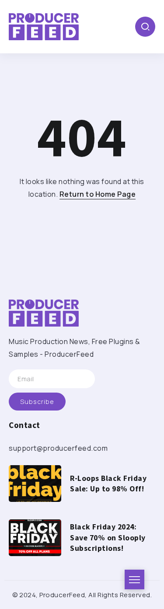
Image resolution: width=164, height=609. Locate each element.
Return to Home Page (97, 194)
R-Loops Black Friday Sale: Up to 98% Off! (108, 483)
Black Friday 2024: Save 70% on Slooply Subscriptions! (108, 537)
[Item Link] (35, 483)
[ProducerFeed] (44, 26)
